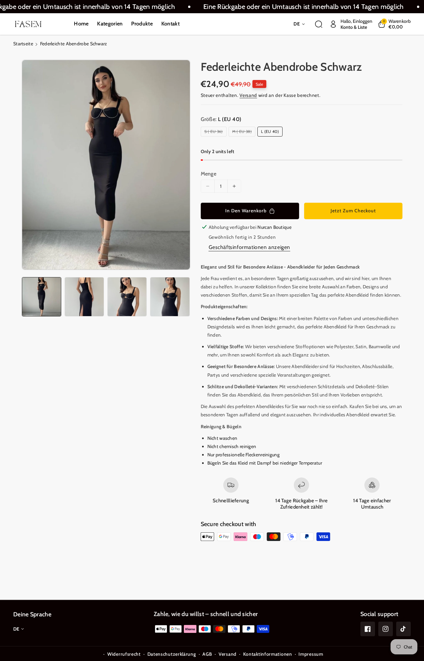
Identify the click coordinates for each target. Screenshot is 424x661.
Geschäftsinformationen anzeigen (250, 247)
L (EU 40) (270, 131)
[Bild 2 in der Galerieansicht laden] (84, 296)
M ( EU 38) (243, 133)
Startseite (23, 44)
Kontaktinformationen (267, 654)
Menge (209, 174)
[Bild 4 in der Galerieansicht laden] (169, 296)
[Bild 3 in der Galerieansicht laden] (127, 296)
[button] (318, 24)
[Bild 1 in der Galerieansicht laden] (41, 296)
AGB (207, 654)
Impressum (310, 654)
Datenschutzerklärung (171, 654)
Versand (248, 95)
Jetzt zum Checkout (353, 211)
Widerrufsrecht (124, 654)
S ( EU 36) (214, 133)
